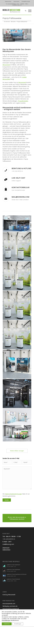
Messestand (6, 65)
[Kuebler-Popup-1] (17, 364)
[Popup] (17, 416)
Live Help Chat (18, 178)
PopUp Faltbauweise (12, 18)
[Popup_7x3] (17, 433)
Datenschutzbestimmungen (13, 494)
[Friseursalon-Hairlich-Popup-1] (17, 393)
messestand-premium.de (11, 609)
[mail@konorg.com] (6, 199)
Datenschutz (8, 1)
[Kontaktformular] (6, 189)
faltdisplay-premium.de (10, 606)
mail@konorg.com (17, 5)
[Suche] (24, 11)
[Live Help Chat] (6, 180)
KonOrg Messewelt (9, 595)
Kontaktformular (26, 1)
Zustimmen (7, 624)
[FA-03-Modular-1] (17, 334)
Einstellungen (6, 620)
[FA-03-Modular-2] (17, 305)
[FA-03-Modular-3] (17, 276)
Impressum (16, 1)
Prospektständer (23, 101)
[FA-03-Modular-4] (17, 246)
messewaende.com (9, 603)
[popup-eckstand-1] (17, 223)
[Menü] (28, 11)
